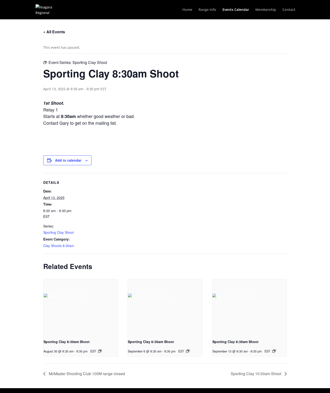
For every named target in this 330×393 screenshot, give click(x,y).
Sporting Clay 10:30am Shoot (256, 373)
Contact (288, 10)
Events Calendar (235, 10)
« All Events (54, 31)
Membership (265, 10)
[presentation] (80, 307)
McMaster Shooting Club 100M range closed (86, 373)
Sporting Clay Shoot (58, 232)
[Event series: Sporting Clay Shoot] (99, 351)
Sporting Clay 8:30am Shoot (66, 341)
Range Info (207, 10)
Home (187, 10)
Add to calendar (68, 160)
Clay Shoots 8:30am (58, 245)
